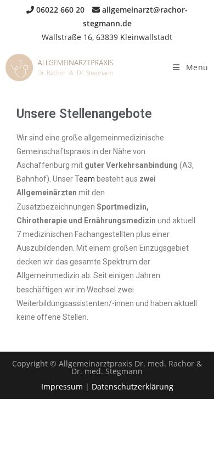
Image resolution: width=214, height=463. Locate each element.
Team (86, 178)
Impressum (62, 386)
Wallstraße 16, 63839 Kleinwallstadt (107, 37)
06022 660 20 (59, 9)
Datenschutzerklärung (132, 386)
